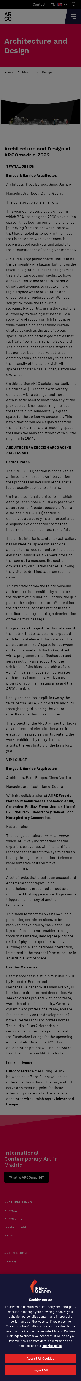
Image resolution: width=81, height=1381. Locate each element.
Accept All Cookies (40, 1358)
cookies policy (52, 1346)
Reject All (40, 1370)
